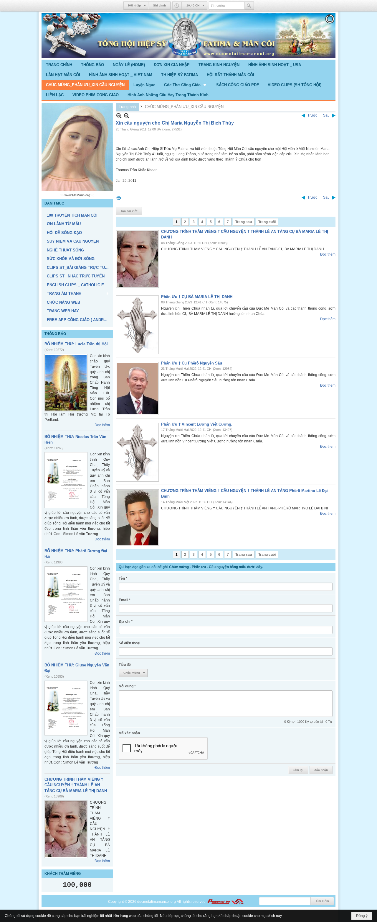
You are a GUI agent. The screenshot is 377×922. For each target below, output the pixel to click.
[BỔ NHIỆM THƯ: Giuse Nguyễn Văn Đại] (66, 708)
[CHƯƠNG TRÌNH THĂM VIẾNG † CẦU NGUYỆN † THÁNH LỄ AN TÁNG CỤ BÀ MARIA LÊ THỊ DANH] (66, 829)
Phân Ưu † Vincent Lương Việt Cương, (196, 424)
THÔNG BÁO (55, 334)
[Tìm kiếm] (249, 5)
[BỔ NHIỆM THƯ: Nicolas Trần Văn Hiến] (66, 480)
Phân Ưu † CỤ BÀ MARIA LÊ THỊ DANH (196, 297)
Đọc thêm (102, 425)
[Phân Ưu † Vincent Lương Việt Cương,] (137, 452)
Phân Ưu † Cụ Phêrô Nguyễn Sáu (191, 363)
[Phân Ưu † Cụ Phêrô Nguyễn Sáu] (137, 388)
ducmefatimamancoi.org (156, 902)
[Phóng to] (126, 115)
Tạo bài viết (128, 210)
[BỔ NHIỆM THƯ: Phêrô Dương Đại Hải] (66, 594)
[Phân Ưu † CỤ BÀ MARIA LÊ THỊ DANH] (137, 324)
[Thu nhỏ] (119, 115)
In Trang (119, 197)
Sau (326, 115)
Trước (312, 115)
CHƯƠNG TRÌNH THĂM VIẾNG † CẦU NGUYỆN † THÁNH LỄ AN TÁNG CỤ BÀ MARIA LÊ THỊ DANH (75, 785)
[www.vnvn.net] (225, 902)
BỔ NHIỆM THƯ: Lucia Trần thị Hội (76, 344)
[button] (186, 85)
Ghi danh (159, 5)
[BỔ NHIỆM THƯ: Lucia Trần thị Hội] (66, 383)
